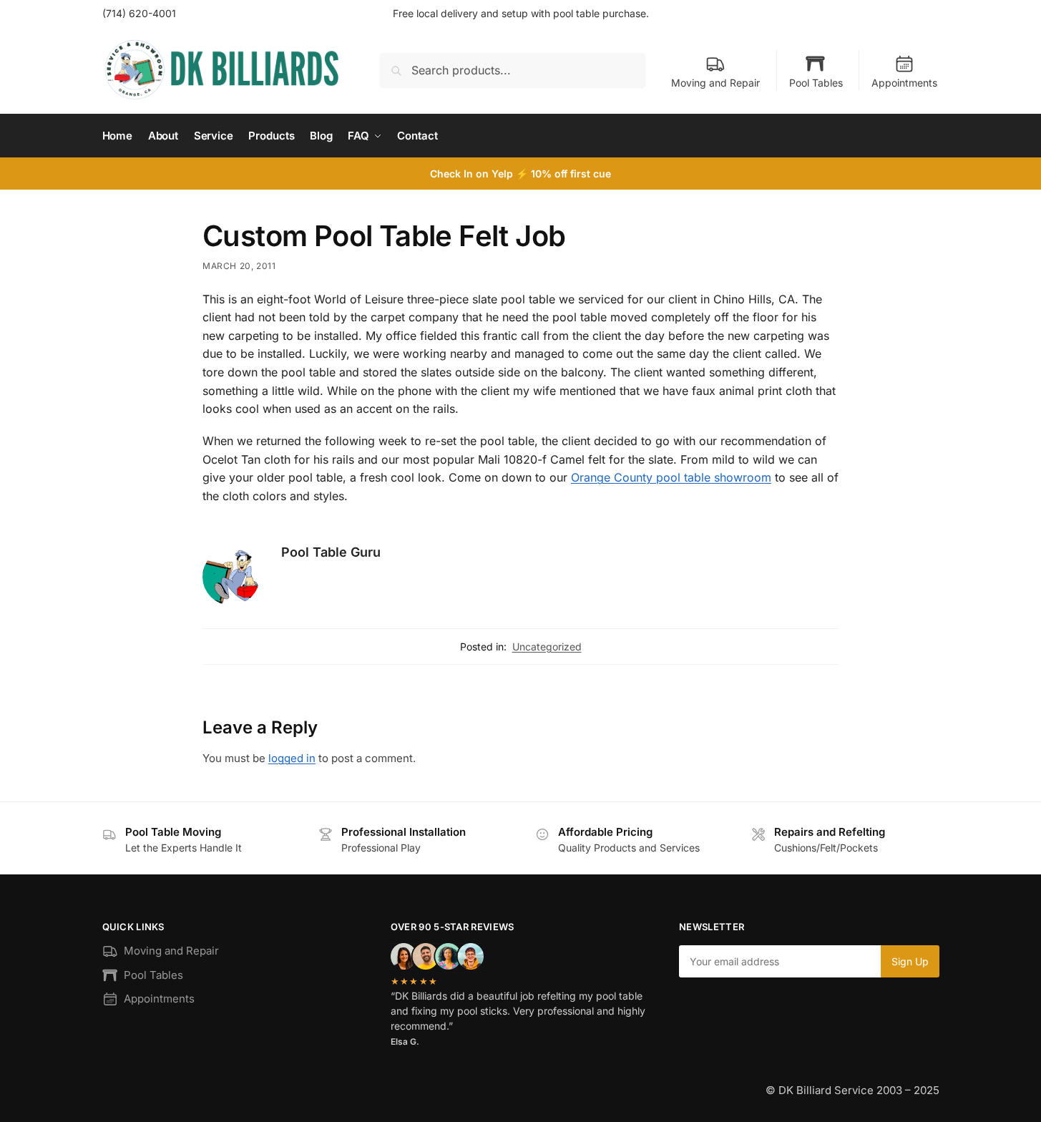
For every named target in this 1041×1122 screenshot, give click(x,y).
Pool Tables (816, 83)
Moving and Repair (715, 83)
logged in (292, 758)
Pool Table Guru (331, 552)
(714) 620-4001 (139, 13)
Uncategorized (547, 646)
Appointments (904, 83)
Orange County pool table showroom (671, 477)
